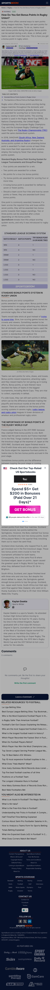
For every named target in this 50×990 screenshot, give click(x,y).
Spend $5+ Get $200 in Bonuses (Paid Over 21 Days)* (25, 495)
